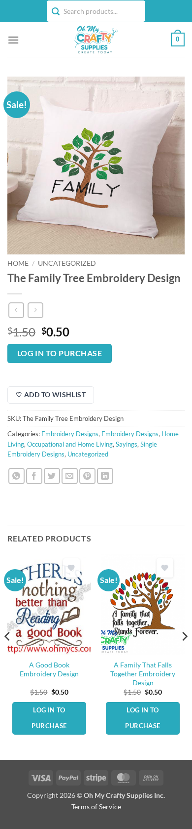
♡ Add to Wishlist (51, 394)
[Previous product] (35, 310)
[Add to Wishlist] (71, 568)
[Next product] (16, 310)
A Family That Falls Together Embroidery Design (142, 673)
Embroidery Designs (69, 434)
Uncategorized (67, 263)
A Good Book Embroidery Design (49, 669)
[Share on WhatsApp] (16, 476)
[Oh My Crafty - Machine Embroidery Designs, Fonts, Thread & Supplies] (95, 39)
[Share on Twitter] (52, 476)
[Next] (184, 656)
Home (18, 263)
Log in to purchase (59, 353)
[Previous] (8, 656)
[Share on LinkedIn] (105, 476)
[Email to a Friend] (70, 476)
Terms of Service (96, 806)
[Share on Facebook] (34, 476)
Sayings (126, 444)
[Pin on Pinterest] (87, 476)
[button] (13, 40)
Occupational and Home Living (70, 444)
